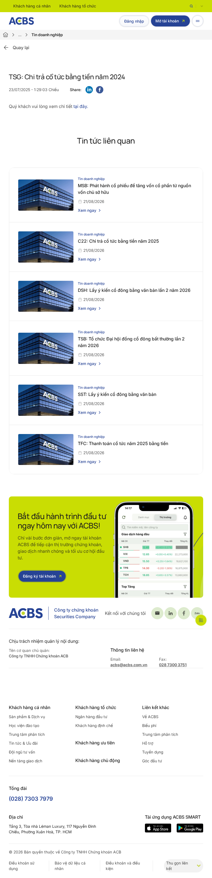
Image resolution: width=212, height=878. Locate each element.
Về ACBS (150, 716)
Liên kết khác (155, 707)
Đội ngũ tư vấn (22, 752)
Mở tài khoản (167, 20)
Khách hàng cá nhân (32, 6)
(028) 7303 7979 (31, 798)
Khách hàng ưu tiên (95, 742)
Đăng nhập (134, 21)
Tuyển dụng (152, 752)
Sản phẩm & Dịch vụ (27, 716)
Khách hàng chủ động (97, 760)
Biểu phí (149, 725)
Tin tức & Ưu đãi (23, 743)
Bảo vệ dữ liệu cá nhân (70, 866)
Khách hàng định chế (94, 725)
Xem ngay (87, 210)
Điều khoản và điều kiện (123, 866)
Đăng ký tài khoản (39, 576)
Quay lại (21, 47)
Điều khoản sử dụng (22, 866)
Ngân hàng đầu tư (91, 716)
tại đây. (80, 106)
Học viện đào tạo (24, 725)
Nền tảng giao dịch (25, 760)
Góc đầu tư (152, 760)
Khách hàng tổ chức (77, 6)
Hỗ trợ (147, 743)
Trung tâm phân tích (27, 734)
